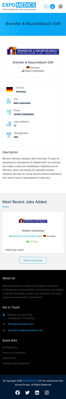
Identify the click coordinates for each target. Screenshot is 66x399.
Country (20, 87)
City (16, 99)
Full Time (33, 241)
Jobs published (21, 121)
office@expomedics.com (21, 324)
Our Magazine (9, 347)
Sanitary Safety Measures (15, 363)
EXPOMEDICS (30, 380)
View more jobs (33, 260)
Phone (17, 110)
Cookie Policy (9, 358)
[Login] (46, 6)
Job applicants (21, 133)
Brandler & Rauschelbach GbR (27, 236)
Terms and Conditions (13, 352)
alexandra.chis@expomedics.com (25, 330)
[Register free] (52, 6)
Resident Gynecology (33, 230)
